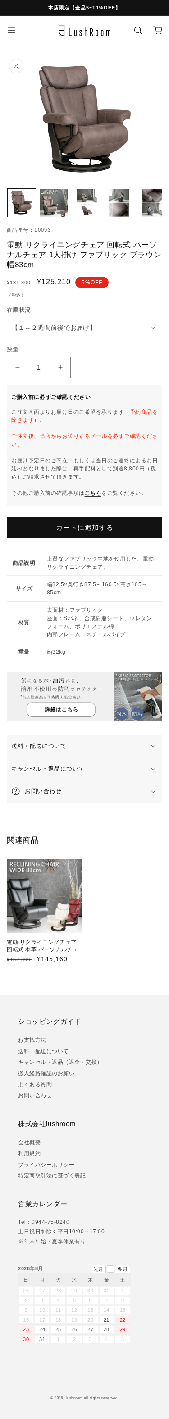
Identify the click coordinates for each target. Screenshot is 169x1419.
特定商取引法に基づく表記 (52, 1176)
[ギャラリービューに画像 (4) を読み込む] (119, 203)
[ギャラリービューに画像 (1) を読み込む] (22, 203)
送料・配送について (43, 1051)
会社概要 (29, 1142)
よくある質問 (35, 1084)
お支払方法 (32, 1040)
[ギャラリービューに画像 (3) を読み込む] (86, 203)
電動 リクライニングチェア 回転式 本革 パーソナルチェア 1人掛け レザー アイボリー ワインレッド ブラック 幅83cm (43, 956)
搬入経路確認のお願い (46, 1073)
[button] (11, 30)
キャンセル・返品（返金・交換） (60, 1062)
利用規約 (29, 1153)
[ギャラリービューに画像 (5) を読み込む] (152, 203)
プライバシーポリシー (46, 1165)
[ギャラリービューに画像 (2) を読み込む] (54, 203)
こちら (93, 493)
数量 (13, 349)
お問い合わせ (35, 1095)
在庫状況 (22, 309)
